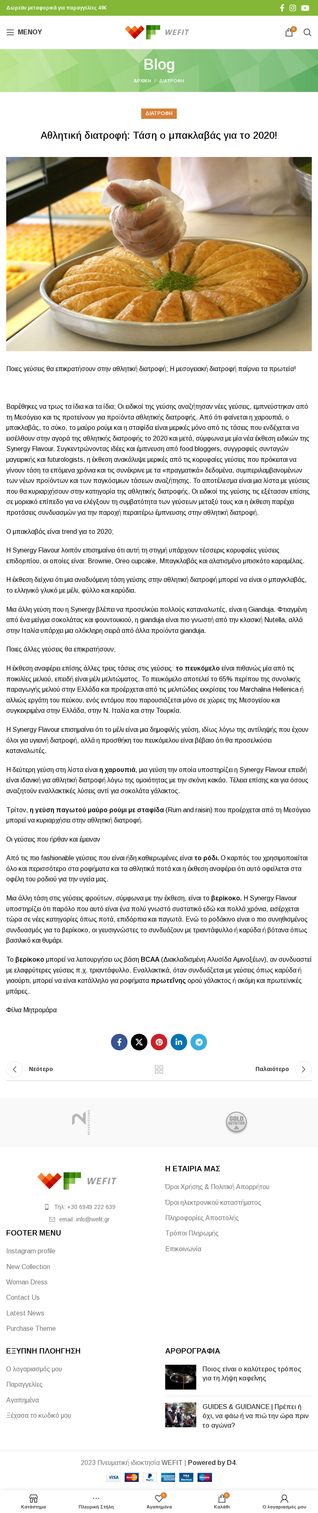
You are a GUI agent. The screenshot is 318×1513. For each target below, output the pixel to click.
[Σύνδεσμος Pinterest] (159, 1042)
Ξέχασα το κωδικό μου (38, 1415)
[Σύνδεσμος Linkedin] (179, 1042)
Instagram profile (30, 1251)
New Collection (28, 1266)
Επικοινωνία (183, 1248)
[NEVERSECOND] (81, 1122)
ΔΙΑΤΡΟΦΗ (171, 80)
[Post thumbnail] (180, 1377)
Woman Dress (27, 1282)
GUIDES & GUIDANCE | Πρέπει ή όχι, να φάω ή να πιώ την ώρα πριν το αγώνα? (255, 1416)
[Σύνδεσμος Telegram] (198, 1042)
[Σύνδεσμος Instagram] (293, 8)
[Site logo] (159, 31)
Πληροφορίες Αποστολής (202, 1217)
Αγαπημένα (22, 1400)
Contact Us (23, 1297)
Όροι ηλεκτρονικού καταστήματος (213, 1202)
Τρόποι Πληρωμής (192, 1233)
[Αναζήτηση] (307, 32)
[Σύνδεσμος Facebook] (282, 8)
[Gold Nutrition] (236, 1122)
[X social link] (139, 1042)
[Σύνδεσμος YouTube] (305, 8)
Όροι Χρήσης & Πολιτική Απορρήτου (217, 1186)
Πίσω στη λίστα (159, 1069)
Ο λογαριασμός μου (34, 1369)
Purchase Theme (31, 1328)
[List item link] (79, 1206)
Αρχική (142, 80)
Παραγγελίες (24, 1384)
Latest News (25, 1313)
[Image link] (79, 1180)
